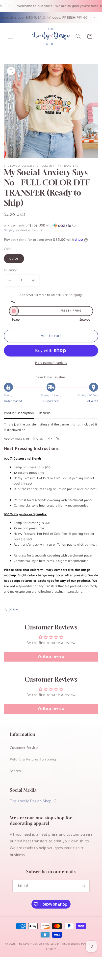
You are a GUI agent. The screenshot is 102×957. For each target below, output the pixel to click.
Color (14, 259)
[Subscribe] (83, 886)
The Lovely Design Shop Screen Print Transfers (48, 943)
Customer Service (24, 748)
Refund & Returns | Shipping (33, 759)
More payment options (51, 363)
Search (15, 771)
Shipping (9, 230)
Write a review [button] (51, 656)
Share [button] (13, 609)
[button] (10, 36)
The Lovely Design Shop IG (33, 801)
